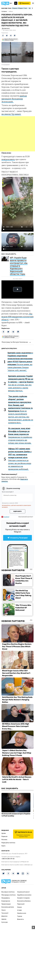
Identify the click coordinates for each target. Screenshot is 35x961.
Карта (3, 846)
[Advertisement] (17, 133)
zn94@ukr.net (24, 862)
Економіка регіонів (7, 907)
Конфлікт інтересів (23, 898)
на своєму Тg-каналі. (11, 114)
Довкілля (4, 916)
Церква (3, 919)
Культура (4, 922)
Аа (15, 3)
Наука (3, 910)
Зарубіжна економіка (24, 895)
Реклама (4, 839)
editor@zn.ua (28, 865)
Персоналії (20, 904)
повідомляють (8, 159)
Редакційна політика (8, 843)
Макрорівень (5, 898)
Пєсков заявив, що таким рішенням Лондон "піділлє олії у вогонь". (20, 361)
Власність (20, 919)
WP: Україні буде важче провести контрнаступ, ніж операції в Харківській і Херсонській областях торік (19, 265)
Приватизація (6, 904)
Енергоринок (5, 901)
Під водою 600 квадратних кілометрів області (17, 316)
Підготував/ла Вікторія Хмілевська (15, 342)
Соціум (19, 907)
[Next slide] (32, 8)
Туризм (19, 916)
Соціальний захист (23, 892)
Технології (4, 913)
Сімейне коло (21, 913)
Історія (19, 910)
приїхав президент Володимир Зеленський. (14, 99)
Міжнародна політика (8, 895)
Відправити (17, 511)
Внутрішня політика (7, 892)
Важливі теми (6, 8)
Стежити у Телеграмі (19, 538)
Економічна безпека (24, 901)
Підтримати (25, 3)
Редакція (4, 836)
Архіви (3, 833)
